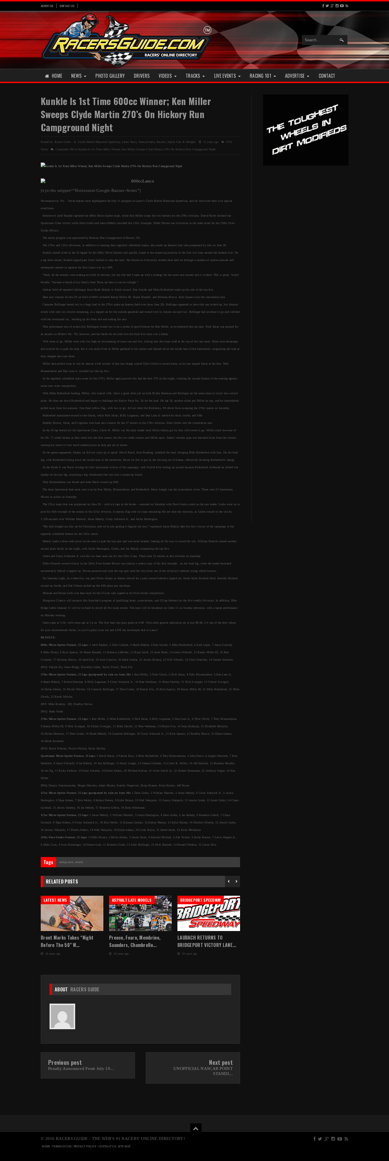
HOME (46, 1146)
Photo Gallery (110, 75)
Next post (221, 1062)
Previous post (65, 1062)
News (76, 75)
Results (161, 141)
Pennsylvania (147, 141)
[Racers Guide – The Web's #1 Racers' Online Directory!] (127, 39)
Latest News (129, 141)
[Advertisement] (306, 258)
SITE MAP (124, 1146)
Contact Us (67, 5)
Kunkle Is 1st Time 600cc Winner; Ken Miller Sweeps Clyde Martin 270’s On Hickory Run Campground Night (126, 114)
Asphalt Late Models (132, 900)
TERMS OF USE (62, 1146)
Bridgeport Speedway (200, 900)
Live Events (225, 75)
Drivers (142, 75)
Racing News (66, 862)
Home (57, 75)
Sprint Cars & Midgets (181, 141)
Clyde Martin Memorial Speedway (99, 141)
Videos (165, 75)
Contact (327, 75)
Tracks (193, 75)
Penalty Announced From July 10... (81, 1068)
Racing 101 (260, 75)
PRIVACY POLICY (85, 1146)
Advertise (47, 5)
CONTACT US (107, 1146)
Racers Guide (85, 989)
